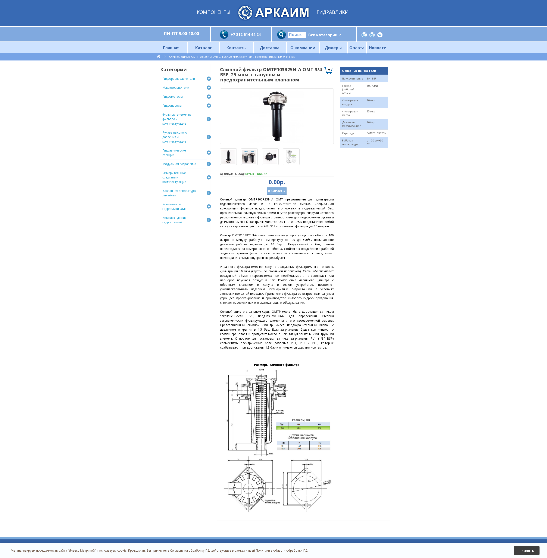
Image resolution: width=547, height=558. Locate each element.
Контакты (236, 47)
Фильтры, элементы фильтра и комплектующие (176, 118)
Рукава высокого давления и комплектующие (174, 136)
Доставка (269, 47)
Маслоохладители (175, 87)
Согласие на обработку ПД (190, 550)
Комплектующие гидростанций (174, 220)
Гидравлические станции (174, 152)
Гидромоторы (172, 96)
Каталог (203, 47)
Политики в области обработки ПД (281, 550)
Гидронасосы (172, 105)
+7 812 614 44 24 (246, 34)
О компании (302, 47)
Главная (171, 47)
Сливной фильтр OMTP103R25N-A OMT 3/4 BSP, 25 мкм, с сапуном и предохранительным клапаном (232, 57)
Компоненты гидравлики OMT (174, 206)
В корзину (276, 191)
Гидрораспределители (178, 79)
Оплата (357, 47)
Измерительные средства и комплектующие (174, 177)
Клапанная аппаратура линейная (179, 193)
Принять (526, 551)
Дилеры (333, 47)
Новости (378, 47)
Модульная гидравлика (179, 164)
